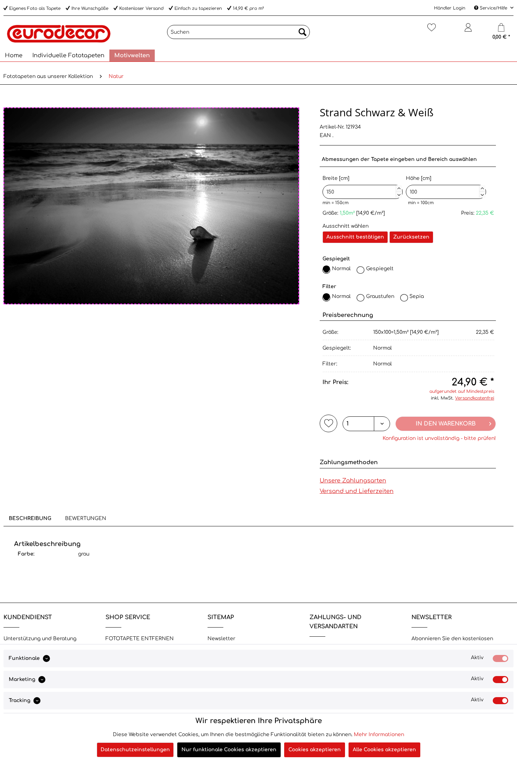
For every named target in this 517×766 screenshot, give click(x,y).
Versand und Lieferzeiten (357, 491)
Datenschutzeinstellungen (135, 749)
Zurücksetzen (411, 237)
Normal (341, 268)
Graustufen (380, 296)
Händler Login (449, 8)
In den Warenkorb (446, 424)
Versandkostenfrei (474, 398)
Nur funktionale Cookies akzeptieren (228, 749)
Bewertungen (85, 518)
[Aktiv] (500, 658)
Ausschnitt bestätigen (355, 237)
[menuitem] (238, 32)
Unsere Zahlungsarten (353, 481)
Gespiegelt (380, 268)
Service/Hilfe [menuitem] (493, 8)
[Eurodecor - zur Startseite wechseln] (58, 34)
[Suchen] (302, 32)
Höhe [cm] (445, 186)
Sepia (416, 296)
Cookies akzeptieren (314, 749)
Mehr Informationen (379, 734)
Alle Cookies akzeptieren (384, 749)
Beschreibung (30, 518)
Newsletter (221, 638)
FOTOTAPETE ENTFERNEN (140, 638)
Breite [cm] (362, 186)
